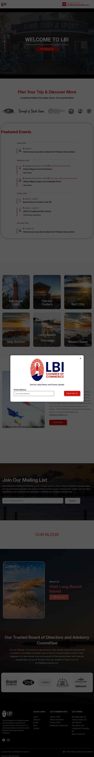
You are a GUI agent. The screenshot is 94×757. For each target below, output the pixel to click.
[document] (47, 378)
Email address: (20, 389)
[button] (80, 358)
